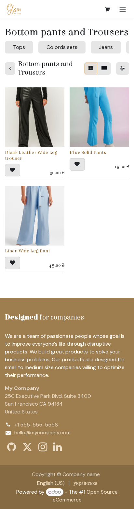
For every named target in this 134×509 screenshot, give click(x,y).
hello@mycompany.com (42, 432)
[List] (104, 68)
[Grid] (91, 68)
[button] (12, 170)
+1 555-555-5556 (36, 424)
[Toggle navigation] (122, 9)
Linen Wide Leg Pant (27, 251)
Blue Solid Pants (88, 152)
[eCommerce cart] (107, 9)
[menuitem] (51, 483)
